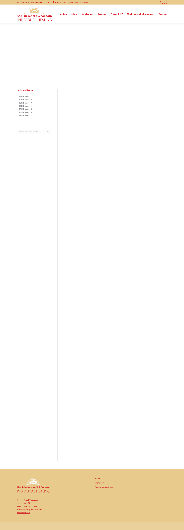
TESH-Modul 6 (25, 112)
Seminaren (77, 350)
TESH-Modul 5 (25, 109)
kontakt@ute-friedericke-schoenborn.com (35, 2)
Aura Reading (98, 173)
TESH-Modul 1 (25, 96)
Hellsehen (79, 278)
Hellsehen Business (101, 166)
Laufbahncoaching (125, 340)
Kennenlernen (90, 434)
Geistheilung (152, 170)
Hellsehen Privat (99, 170)
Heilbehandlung (93, 249)
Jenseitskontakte (100, 176)
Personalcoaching (153, 340)
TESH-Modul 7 (25, 115)
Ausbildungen (91, 350)
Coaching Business (128, 166)
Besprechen (133, 258)
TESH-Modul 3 (25, 103)
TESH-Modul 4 (25, 106)
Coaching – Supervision (129, 170)
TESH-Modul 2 (25, 100)
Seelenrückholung (154, 166)
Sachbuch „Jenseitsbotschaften (149, 295)
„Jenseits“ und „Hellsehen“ (102, 131)
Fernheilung (122, 246)
